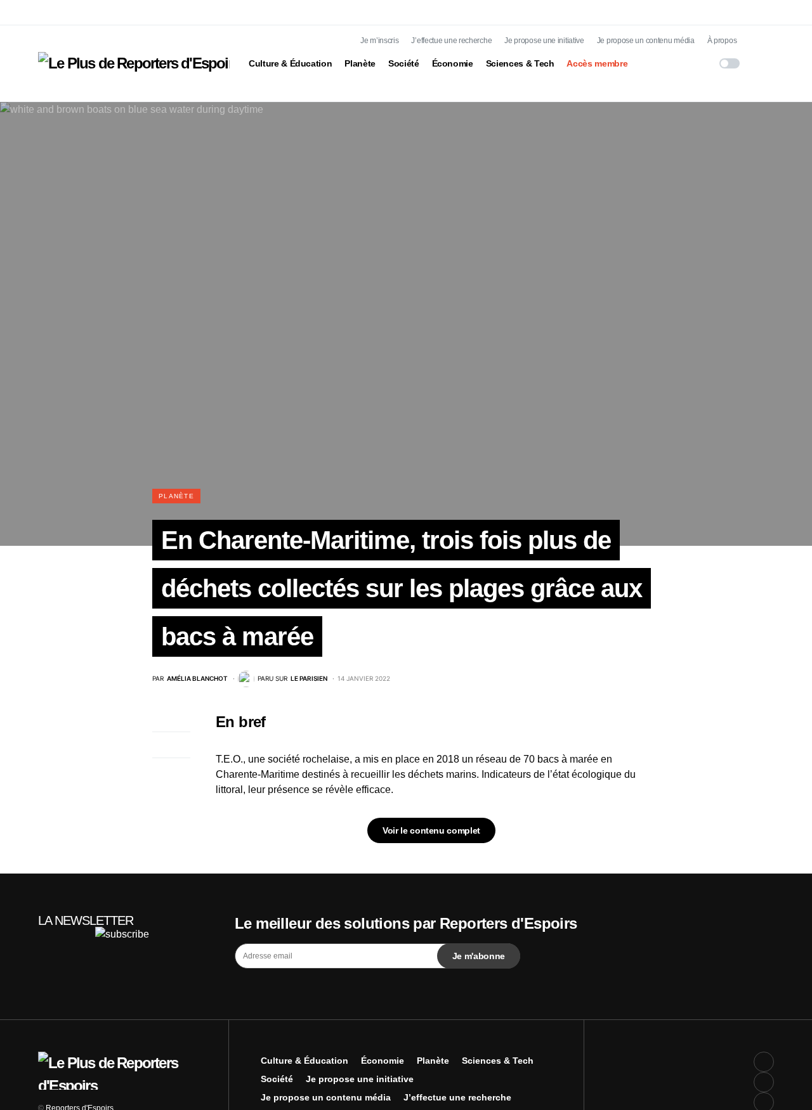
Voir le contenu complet (431, 830)
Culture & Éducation (304, 1060)
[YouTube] (764, 51)
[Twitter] (764, 30)
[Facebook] (764, 10)
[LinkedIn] (764, 71)
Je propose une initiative (544, 40)
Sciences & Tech (498, 1060)
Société (277, 1079)
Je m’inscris (379, 40)
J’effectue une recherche (451, 40)
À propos (722, 40)
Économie (382, 1060)
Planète (176, 496)
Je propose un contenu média (646, 40)
